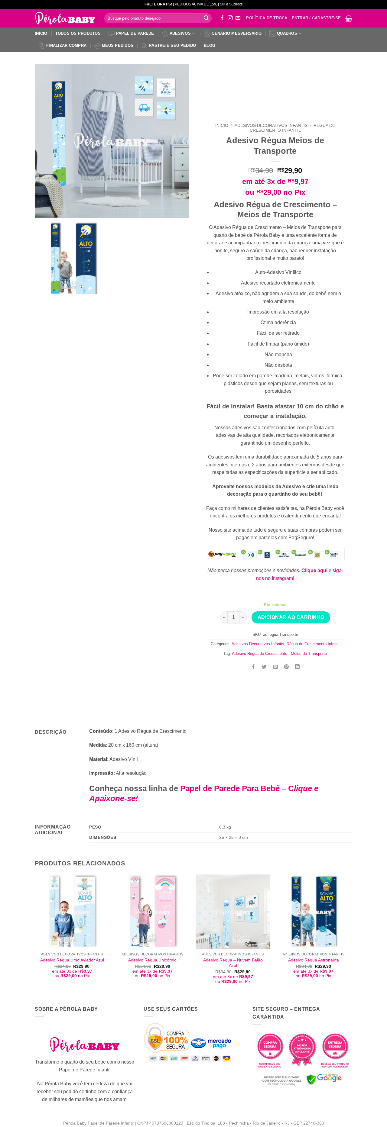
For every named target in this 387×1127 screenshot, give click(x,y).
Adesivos (180, 33)
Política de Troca (266, 18)
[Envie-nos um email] (238, 18)
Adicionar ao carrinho (291, 617)
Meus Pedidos (117, 45)
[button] (348, 18)
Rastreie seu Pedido (172, 45)
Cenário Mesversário (237, 33)
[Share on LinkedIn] (297, 667)
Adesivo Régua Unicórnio (152, 960)
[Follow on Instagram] (230, 18)
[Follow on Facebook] (222, 18)
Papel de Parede (135, 33)
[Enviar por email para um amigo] (275, 667)
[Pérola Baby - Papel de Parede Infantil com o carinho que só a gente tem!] (65, 18)
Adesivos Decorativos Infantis (271, 125)
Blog (209, 45)
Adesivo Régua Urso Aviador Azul (72, 960)
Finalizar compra (66, 45)
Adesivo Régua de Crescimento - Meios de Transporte (279, 653)
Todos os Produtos (78, 33)
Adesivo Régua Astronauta (313, 960)
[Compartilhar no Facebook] (254, 667)
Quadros (287, 33)
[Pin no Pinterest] (286, 667)
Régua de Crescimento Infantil (292, 128)
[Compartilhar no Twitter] (264, 667)
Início (41, 33)
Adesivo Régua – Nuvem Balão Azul (233, 963)
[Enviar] (206, 18)
